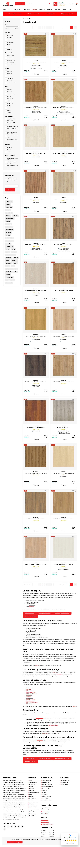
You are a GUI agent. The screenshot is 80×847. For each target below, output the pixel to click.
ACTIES (10, 9)
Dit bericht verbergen (14, 842)
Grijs (9, 96)
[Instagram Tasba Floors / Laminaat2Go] (11, 826)
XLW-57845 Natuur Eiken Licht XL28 (36, 62)
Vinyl (15, 271)
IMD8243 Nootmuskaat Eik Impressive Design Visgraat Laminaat (63, 108)
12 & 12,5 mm (11, 83)
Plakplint (14, 260)
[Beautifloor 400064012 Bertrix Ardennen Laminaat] (63, 365)
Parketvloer (42, 9)
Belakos (8, 210)
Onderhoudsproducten (34, 792)
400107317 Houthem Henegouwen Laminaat (36, 519)
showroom (59, 674)
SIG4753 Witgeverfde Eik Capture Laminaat (63, 564)
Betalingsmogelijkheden (47, 786)
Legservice (31, 804)
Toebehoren (57, 9)
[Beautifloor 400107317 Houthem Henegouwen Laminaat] (36, 502)
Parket (7, 260)
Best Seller (28, 689)
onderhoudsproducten (53, 725)
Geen (9, 147)
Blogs (70, 9)
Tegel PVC (14, 269)
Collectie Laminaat (30, 691)
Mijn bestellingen (64, 782)
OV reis (46, 813)
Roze (9, 108)
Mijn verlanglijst (64, 784)
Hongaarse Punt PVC (34, 810)
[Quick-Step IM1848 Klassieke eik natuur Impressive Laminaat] (36, 91)
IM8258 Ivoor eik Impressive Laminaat (63, 473)
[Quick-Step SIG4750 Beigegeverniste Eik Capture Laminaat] (36, 228)
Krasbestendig (9, 238)
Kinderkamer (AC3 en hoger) (12, 133)
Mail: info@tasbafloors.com (62, 613)
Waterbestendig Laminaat (32, 702)
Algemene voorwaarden (47, 784)
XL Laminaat (9, 283)
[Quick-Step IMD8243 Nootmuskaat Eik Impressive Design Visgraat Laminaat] (63, 91)
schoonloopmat (39, 718)
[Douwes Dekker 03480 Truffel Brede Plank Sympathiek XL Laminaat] (63, 137)
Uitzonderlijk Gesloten (47, 800)
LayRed (7, 249)
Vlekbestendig (9, 277)
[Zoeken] (49, 3)
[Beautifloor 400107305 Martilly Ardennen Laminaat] (36, 456)
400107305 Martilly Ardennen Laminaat (36, 473)
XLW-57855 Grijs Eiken (63, 427)
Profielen (31, 796)
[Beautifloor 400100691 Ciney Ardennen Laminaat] (63, 502)
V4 (9, 152)
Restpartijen (28, 696)
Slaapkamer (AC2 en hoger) (11, 119)
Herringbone (9, 227)
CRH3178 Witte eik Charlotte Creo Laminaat (35, 153)
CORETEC (8, 215)
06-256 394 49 (45, 822)
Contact (64, 9)
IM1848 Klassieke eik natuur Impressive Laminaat (36, 108)
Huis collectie (29, 695)
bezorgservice (32, 605)
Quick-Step (9, 49)
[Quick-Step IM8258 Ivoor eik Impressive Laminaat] (63, 456)
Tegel (7, 269)
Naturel (10, 103)
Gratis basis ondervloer (31, 693)
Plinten (30, 794)
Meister (9, 44)
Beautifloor (9, 37)
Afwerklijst (9, 201)
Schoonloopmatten (33, 802)
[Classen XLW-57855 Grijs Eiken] (63, 411)
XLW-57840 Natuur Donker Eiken (63, 244)
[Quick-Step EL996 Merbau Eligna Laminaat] (36, 411)
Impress (8, 235)
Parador (16, 257)
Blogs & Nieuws (45, 798)
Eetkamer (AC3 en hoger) (12, 129)
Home (4, 9)
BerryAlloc (9, 213)
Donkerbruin (11, 94)
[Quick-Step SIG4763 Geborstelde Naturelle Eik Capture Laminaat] (63, 45)
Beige (9, 89)
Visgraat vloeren (18, 9)
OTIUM (8, 47)
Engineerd (8, 224)
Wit (8, 110)
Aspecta (8, 204)
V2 (9, 149)
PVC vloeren (27, 9)
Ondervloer (49, 9)
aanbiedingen (45, 733)
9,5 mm (10, 78)
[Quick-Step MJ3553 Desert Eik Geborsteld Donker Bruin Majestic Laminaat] (36, 365)
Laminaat (34, 9)
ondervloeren (40, 740)
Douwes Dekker (10, 42)
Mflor (7, 252)
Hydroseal (8, 232)
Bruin (9, 91)
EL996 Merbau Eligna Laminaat (36, 427)
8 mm (9, 73)
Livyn (13, 249)
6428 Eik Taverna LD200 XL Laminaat (35, 564)
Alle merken (10, 35)
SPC (13, 266)
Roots (7, 266)
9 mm (9, 76)
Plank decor (11, 60)
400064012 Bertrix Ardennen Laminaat (64, 381)
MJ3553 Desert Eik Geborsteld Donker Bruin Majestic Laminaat (35, 382)
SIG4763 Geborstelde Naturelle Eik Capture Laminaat (63, 62)
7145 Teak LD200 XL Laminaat (36, 199)
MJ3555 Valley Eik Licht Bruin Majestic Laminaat (63, 336)
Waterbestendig (10, 280)
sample (74, 706)
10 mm (9, 80)
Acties (30, 780)
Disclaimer (44, 790)
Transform (8, 271)
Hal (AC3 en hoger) (12, 126)
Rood (9, 105)
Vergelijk (37, 74)
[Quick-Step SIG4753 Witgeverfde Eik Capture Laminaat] (63, 548)
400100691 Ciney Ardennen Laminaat (63, 518)
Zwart (9, 112)
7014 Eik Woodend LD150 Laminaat (63, 290)
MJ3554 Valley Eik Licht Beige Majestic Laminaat (36, 290)
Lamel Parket (9, 241)
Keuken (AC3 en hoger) (12, 136)
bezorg (60, 750)
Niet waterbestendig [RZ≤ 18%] (12, 159)
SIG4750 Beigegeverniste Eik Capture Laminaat (35, 245)
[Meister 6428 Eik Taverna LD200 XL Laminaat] (36, 548)
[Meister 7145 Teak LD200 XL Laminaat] (36, 182)
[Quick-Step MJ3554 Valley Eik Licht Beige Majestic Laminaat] (36, 274)
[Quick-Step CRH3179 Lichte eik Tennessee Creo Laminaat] (63, 182)
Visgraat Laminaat (30, 701)
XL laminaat (10, 58)
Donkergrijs (10, 101)
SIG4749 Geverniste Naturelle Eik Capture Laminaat (35, 336)
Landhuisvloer (9, 246)
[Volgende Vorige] (53, 27)
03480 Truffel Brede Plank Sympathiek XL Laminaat (64, 153)
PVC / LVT (13, 255)
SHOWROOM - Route (30, 616)
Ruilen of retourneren (46, 796)
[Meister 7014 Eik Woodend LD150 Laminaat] (63, 274)
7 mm (9, 71)
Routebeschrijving (45, 812)
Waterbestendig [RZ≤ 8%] (12, 166)
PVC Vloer (8, 257)
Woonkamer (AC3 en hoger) (11, 123)
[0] (76, 4)
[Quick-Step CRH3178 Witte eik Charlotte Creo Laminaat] (36, 137)
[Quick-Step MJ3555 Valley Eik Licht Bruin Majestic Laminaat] (63, 319)
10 (51, 27)
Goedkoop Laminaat (30, 692)
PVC (7, 255)
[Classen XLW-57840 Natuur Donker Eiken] (63, 228)
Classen (9, 40)
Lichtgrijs (10, 98)
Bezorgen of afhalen (46, 788)
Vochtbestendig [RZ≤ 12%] (11, 162)
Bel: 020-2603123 (29, 613)
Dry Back (8, 221)
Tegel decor (11, 62)
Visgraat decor (11, 65)
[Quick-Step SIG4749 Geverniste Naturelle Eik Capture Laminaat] (36, 319)
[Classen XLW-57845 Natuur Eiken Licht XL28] (36, 45)
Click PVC (15, 215)
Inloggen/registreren (65, 780)
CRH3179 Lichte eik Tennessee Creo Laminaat (64, 199)
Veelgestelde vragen (46, 780)
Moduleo (14, 252)
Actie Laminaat (29, 688)
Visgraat (8, 274)
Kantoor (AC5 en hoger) (12, 140)
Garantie (44, 792)
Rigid (15, 263)
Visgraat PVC (32, 808)
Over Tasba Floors (46, 782)
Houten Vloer (9, 229)
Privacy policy (45, 794)
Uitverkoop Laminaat (30, 699)
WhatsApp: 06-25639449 (45, 613)
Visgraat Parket (32, 812)
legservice (31, 606)
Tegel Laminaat (29, 698)
